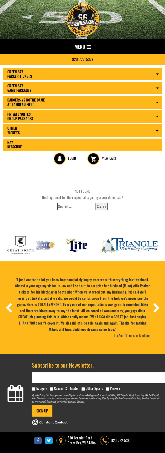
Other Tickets (13, 130)
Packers (115, 388)
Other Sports (94, 388)
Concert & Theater (66, 388)
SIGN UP (42, 411)
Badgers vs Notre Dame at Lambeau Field (26, 102)
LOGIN (71, 158)
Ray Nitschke (14, 145)
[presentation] (8, 307)
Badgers (41, 388)
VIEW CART (108, 158)
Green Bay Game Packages (19, 88)
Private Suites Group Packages (20, 116)
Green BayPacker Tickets (19, 74)
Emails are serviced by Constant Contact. (65, 401)
